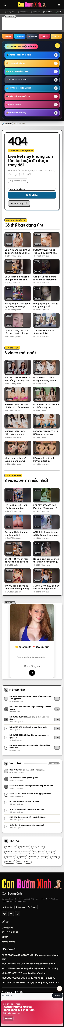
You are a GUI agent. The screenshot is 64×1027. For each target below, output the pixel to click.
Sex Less (33, 857)
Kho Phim (36, 12)
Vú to (28, 862)
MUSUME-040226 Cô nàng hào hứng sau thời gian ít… (29, 963)
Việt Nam (10, 857)
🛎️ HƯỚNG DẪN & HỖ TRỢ (16, 113)
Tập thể (22, 857)
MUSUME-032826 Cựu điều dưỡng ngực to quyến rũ (28, 978)
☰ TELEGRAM (19, 36)
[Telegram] (4, 913)
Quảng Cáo (7, 927)
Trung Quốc (38, 852)
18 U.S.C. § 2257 (10, 932)
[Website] (17, 913)
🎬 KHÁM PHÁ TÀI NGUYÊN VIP (18, 96)
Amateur (25, 852)
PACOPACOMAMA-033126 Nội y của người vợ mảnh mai (30, 982)
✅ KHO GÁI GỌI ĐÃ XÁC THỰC (18, 71)
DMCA (5, 937)
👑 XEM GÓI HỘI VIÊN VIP (15, 63)
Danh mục (21, 907)
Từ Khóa (49, 12)
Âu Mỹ (51, 852)
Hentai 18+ (11, 852)
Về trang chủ (20, 203)
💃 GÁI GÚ (44, 36)
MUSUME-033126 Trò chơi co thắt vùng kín (24, 973)
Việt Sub (24, 847)
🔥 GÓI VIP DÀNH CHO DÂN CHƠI (18, 88)
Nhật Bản (11, 847)
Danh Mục (24, 12)
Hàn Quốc (10, 862)
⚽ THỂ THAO (56, 36)
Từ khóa (33, 907)
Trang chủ (11, 12)
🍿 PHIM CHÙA (32, 36)
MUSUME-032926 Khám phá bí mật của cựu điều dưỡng (30, 968)
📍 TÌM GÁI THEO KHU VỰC (16, 80)
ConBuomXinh (12, 893)
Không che (38, 847)
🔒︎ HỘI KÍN (8, 36)
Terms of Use (8, 941)
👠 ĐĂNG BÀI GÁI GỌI (14, 105)
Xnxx (19, 862)
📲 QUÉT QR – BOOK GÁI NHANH (18, 55)
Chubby (54, 857)
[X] (11, 913)
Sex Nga (44, 857)
